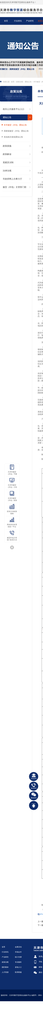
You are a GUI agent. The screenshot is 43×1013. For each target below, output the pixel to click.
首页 (3, 947)
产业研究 (30, 21)
